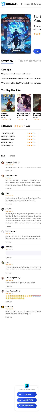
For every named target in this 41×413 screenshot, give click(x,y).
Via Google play (28, 406)
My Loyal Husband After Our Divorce (23, 114)
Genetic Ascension (5, 114)
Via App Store (28, 400)
